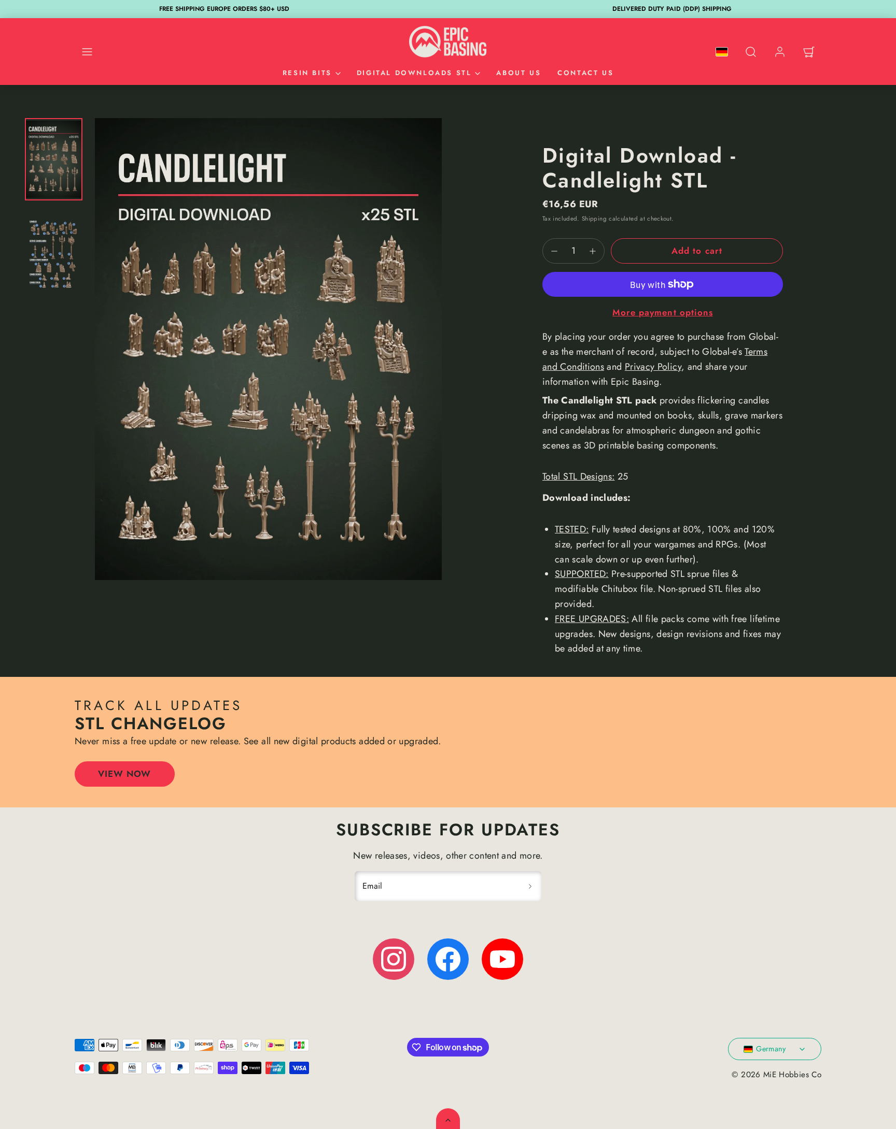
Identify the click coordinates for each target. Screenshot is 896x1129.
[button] (87, 51)
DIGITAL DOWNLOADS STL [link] (414, 73)
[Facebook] (448, 959)
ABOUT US (518, 73)
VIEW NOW (124, 774)
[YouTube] (502, 959)
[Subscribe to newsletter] (530, 886)
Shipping (594, 218)
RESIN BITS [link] (307, 73)
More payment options (662, 312)
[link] (779, 51)
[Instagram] (393, 959)
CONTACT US (585, 73)
